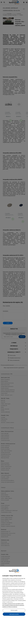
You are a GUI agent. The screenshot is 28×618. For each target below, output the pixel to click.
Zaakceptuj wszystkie (14, 614)
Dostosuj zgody (14, 610)
